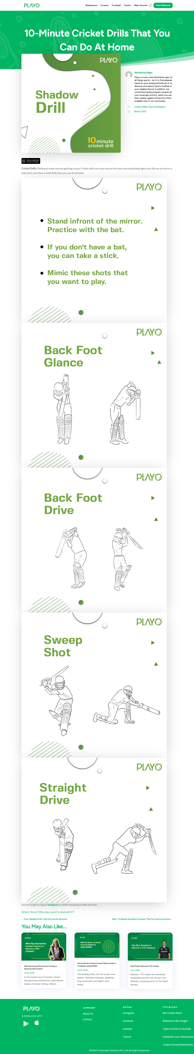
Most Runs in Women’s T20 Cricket (145, 966)
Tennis (127, 5)
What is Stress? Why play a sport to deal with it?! (47, 911)
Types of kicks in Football (177, 1028)
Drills (144, 106)
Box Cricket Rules (172, 1013)
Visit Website (163, 5)
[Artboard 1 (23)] (59, 1032)
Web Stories (141, 5)
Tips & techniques (156, 106)
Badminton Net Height (175, 1020)
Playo (149, 72)
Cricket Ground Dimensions (178, 1044)
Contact (87, 1019)
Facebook (128, 1020)
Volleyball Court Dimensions (178, 1036)
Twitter (127, 1036)
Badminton (91, 5)
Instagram (52, 904)
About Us (88, 1013)
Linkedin (127, 1028)
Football (116, 5)
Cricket (104, 5)
